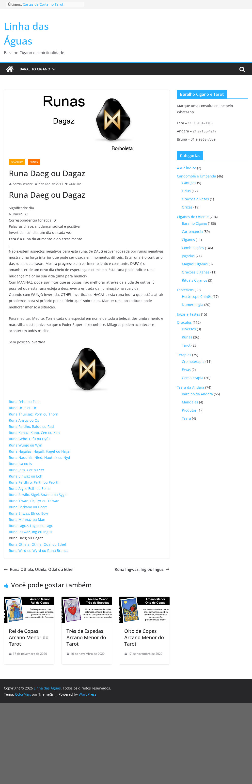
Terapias (184, 354)
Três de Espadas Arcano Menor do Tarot (86, 637)
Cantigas (189, 182)
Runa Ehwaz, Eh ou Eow (28, 513)
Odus (186, 191)
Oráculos (17, 162)
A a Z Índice (186, 168)
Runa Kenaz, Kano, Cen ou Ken (34, 432)
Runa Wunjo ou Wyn (25, 445)
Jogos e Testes (188, 314)
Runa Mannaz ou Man (27, 519)
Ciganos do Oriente (193, 216)
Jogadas (188, 256)
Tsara (186, 418)
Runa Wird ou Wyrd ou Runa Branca (38, 550)
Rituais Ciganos (194, 280)
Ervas (186, 369)
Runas (34, 162)
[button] (53, 69)
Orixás (187, 207)
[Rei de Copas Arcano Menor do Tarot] (29, 600)
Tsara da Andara (190, 387)
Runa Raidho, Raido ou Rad (31, 426)
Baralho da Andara (197, 394)
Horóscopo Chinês (197, 296)
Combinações (193, 247)
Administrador (22, 184)
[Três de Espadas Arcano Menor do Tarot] (87, 600)
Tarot (186, 345)
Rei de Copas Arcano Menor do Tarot (28, 637)
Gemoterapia (192, 377)
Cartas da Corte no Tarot (43, 4)
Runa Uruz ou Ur (22, 407)
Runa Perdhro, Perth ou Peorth (34, 482)
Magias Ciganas (195, 264)
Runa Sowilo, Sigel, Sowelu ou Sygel (38, 494)
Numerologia (192, 304)
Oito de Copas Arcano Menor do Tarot (144, 637)
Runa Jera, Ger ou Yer (26, 469)
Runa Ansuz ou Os (24, 420)
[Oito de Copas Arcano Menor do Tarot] (144, 600)
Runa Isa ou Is (20, 463)
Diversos (189, 329)
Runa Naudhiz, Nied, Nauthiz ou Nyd (39, 457)
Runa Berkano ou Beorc (28, 507)
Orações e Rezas (195, 199)
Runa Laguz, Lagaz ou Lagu (31, 525)
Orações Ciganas (195, 272)
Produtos (189, 410)
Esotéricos (185, 290)
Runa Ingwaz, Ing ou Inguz (30, 531)
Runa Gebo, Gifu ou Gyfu (29, 438)
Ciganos (188, 239)
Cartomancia (192, 231)
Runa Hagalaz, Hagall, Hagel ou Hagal (40, 451)
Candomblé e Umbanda (196, 176)
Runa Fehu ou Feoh (25, 401)
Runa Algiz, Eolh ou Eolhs (29, 488)
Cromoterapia (193, 361)
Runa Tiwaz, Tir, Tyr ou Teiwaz (34, 500)
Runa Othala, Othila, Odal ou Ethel (37, 544)
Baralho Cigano (35, 69)
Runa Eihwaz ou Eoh (25, 476)
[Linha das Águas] (10, 69)
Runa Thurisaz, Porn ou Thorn (33, 414)
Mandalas (190, 402)
